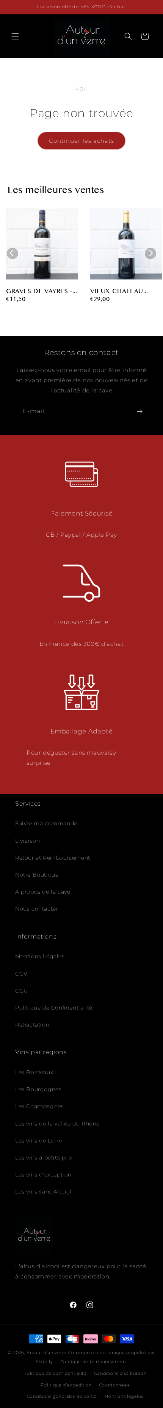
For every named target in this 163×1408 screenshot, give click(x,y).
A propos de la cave (42, 891)
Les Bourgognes (38, 1089)
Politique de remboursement (93, 1361)
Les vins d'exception (43, 1174)
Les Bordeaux (34, 1072)
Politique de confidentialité (55, 1373)
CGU (21, 990)
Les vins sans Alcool (43, 1191)
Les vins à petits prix (43, 1157)
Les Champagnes (39, 1106)
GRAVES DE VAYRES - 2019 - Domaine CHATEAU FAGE (39, 291)
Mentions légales (123, 1396)
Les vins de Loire (38, 1140)
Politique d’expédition (66, 1385)
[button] (15, 36)
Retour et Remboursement (52, 857)
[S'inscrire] (139, 411)
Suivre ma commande (46, 823)
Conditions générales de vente (62, 1396)
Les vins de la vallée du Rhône (57, 1123)
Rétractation (32, 1024)
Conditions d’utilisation (120, 1373)
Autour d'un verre (47, 1352)
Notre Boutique (36, 874)
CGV (21, 973)
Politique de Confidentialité (53, 1007)
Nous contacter (36, 908)
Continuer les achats (81, 140)
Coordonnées (114, 1385)
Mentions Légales (40, 956)
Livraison (27, 840)
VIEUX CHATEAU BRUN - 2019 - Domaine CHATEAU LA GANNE (125, 291)
